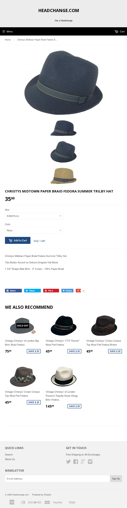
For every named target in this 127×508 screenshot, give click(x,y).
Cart (122, 31)
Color (8, 224)
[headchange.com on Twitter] (68, 462)
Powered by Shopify (41, 494)
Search (9, 454)
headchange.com (58, 10)
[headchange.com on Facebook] (75, 462)
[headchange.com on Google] (83, 462)
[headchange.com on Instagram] (90, 462)
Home (8, 39)
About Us (10, 459)
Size (7, 209)
